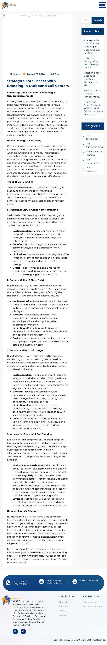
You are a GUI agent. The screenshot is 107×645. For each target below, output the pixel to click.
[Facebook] (23, 631)
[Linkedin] (15, 631)
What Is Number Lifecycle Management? (93, 93)
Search (98, 20)
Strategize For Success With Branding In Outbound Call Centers (92, 46)
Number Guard (35, 516)
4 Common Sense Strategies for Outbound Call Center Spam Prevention (93, 108)
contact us (54, 549)
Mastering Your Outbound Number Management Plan (92, 79)
